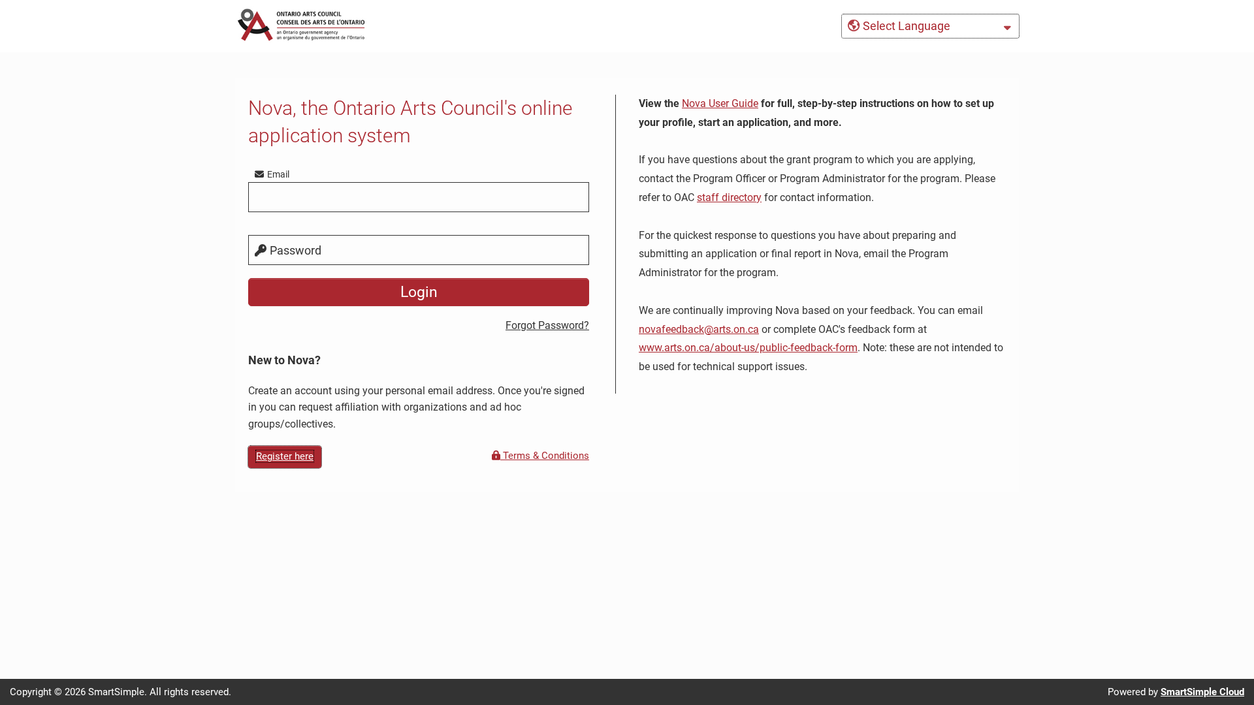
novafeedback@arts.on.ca (699, 329)
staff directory (729, 197)
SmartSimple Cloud (1202, 692)
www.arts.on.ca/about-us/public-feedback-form (748, 347)
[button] (930, 26)
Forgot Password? (547, 325)
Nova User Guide (720, 103)
